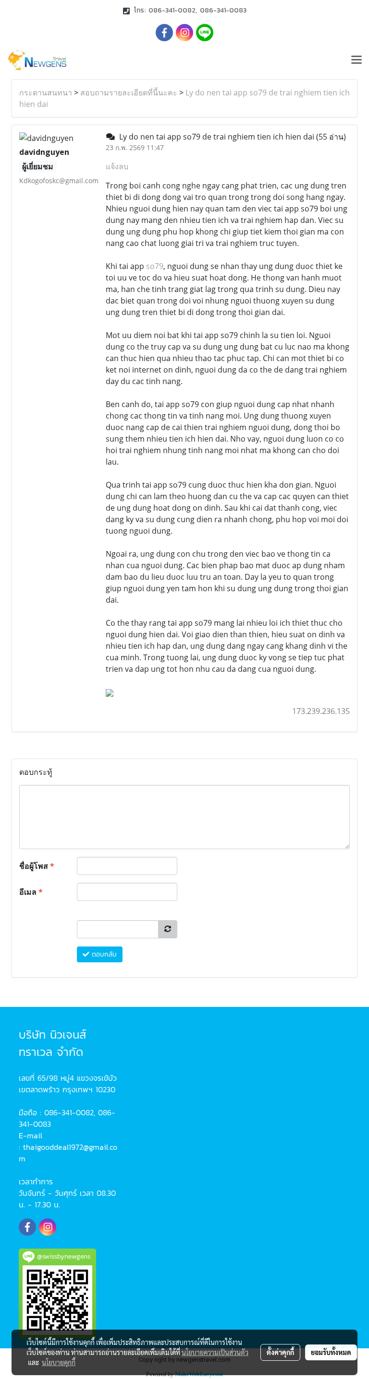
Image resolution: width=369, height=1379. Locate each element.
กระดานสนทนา (45, 92)
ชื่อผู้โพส (36, 866)
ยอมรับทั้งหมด (331, 1352)
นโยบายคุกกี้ (58, 1362)
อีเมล (31, 892)
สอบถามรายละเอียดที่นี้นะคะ (128, 92)
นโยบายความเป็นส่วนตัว (215, 1352)
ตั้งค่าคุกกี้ (280, 1352)
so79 (154, 266)
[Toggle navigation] (356, 60)
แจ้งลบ (117, 166)
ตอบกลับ (103, 954)
